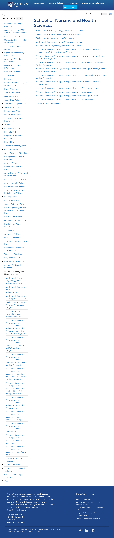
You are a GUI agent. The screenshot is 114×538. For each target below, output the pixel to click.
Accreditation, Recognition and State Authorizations (90, 503)
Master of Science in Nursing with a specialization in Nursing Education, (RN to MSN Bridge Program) (16, 374)
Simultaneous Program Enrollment (14, 119)
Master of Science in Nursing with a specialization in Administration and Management (14, 402)
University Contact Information (12, 66)
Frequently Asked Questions (87, 513)
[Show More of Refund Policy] (3, 142)
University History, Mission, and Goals (15, 41)
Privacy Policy (12, 529)
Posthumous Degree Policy (13, 225)
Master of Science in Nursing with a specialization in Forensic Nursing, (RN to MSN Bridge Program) (15, 344)
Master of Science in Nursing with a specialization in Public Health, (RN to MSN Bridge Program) (16, 388)
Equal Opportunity (12, 89)
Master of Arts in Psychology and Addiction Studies (14, 314)
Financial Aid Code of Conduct (13, 137)
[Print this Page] (110, 14)
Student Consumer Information (88, 519)
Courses (7, 481)
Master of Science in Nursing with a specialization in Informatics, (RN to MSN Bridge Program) (16, 359)
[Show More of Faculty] (3, 79)
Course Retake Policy (13, 217)
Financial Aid (10, 132)
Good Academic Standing (15, 153)
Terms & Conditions (41, 529)
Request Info (70, 7)
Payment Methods (12, 128)
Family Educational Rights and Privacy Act (15, 84)
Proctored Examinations (14, 187)
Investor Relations (83, 516)
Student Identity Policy (14, 183)
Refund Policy (10, 142)
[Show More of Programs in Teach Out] (3, 261)
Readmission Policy (12, 115)
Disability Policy (11, 96)
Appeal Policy (10, 230)
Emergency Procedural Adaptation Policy (14, 249)
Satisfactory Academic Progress (14, 158)
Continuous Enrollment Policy (14, 168)
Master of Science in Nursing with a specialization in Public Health (16, 451)
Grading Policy (10, 197)
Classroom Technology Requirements (14, 54)
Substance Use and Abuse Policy (15, 242)
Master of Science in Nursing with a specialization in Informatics (14, 427)
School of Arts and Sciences (12, 266)
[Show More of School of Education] (3, 464)
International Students (14, 111)
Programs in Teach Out (14, 261)
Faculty (7, 79)
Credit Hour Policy (12, 100)
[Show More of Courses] (3, 481)
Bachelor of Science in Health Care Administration (15, 289)
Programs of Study (12, 258)
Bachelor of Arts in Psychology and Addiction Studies (14, 280)
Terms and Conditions (13, 254)
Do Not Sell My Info (26, 529)
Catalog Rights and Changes (12, 25)
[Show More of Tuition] (3, 125)
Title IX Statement (12, 93)
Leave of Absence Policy (15, 179)
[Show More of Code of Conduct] (3, 149)
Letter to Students (12, 36)
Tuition (7, 125)
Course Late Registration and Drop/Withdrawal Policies (15, 210)
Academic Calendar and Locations (14, 60)
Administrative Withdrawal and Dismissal (16, 174)
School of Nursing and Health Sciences (14, 273)
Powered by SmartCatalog (29, 531)
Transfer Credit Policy (13, 107)
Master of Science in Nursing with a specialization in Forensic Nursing (14, 416)
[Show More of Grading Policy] (3, 197)
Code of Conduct (11, 149)
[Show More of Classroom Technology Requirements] (3, 53)
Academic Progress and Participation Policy (14, 191)
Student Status (10, 163)
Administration (10, 75)
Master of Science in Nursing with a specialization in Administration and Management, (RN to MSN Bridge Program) (15, 327)
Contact (52, 529)
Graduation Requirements (15, 220)
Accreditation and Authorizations (12, 47)
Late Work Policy (11, 200)
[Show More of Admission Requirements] (3, 104)
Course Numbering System (12, 476)
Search (19, 18)
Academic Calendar (83, 499)
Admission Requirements (15, 104)
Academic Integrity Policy (15, 146)
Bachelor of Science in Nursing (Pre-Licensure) (16, 297)
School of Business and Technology (14, 469)
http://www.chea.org (17, 510)
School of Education (13, 465)
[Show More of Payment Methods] (3, 128)
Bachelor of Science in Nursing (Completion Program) (15, 305)
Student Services (11, 238)
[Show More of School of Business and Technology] (3, 468)
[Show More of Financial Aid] (3, 132)
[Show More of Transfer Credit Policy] (3, 107)
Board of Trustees (12, 72)
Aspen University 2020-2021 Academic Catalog (14, 31)
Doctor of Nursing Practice (14, 459)
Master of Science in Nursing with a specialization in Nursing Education (16, 439)
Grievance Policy (11, 234)
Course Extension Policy (14, 204)
